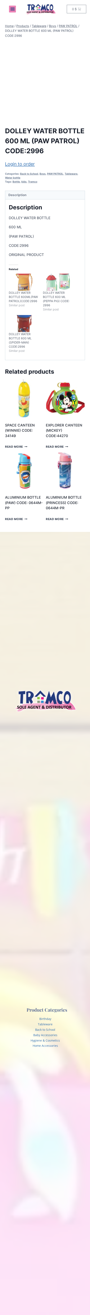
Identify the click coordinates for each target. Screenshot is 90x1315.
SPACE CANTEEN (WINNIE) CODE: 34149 (20, 430)
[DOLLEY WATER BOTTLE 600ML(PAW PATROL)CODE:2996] (24, 282)
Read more (14, 446)
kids (24, 181)
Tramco (32, 181)
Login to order (20, 164)
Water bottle (12, 177)
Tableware (71, 173)
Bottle (16, 181)
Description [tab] (17, 195)
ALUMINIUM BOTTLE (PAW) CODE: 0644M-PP (24, 502)
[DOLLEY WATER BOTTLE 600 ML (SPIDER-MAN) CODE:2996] (24, 323)
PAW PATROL (55, 173)
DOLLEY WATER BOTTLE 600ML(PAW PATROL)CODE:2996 (23, 297)
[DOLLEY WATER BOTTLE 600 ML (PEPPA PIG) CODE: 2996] (58, 282)
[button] (12, 9)
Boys (43, 173)
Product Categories (47, 1010)
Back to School (29, 173)
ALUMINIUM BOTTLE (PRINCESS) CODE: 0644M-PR (64, 502)
